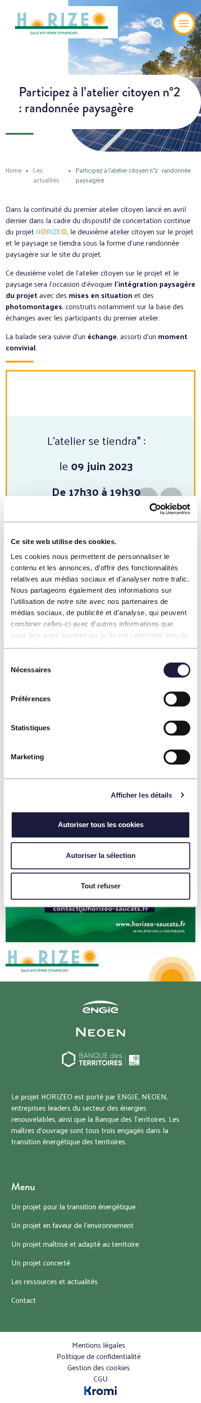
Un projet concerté (40, 1262)
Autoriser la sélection (101, 855)
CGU (100, 1378)
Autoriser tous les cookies (101, 825)
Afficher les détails (141, 795)
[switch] (177, 698)
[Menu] (183, 23)
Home (14, 170)
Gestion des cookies (98, 1367)
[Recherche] (154, 23)
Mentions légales (98, 1345)
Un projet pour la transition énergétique (73, 1206)
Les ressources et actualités (54, 1281)
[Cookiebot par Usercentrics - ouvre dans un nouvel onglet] (149, 509)
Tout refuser (101, 886)
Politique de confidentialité (99, 1356)
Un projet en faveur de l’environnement (72, 1225)
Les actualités (46, 174)
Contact (23, 1300)
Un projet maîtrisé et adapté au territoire (75, 1243)
